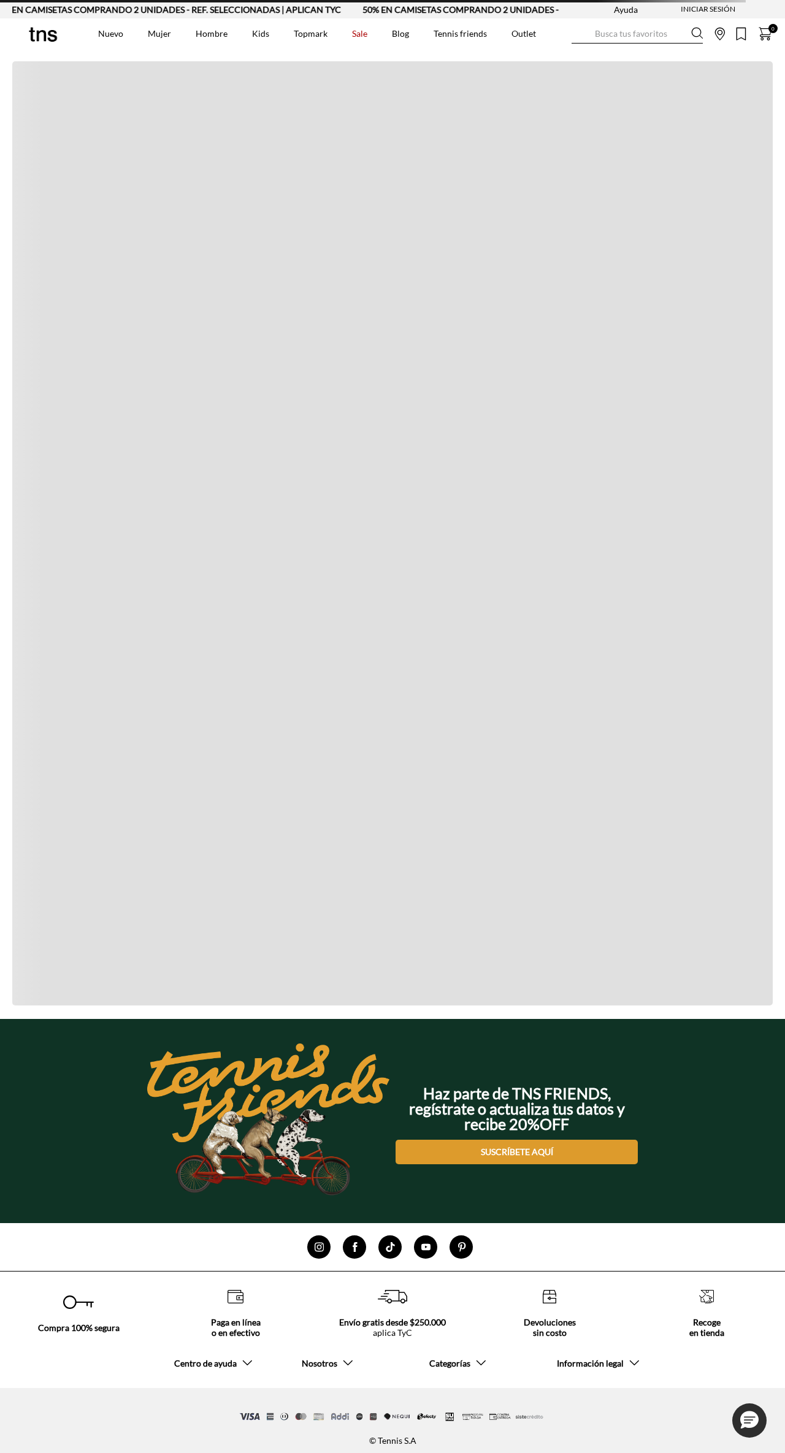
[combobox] (637, 34)
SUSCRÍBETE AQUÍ (517, 1151)
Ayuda (626, 9)
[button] (749, 1420)
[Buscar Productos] (581, 33)
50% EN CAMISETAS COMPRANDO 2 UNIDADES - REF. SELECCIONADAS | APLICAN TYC (517, 9)
